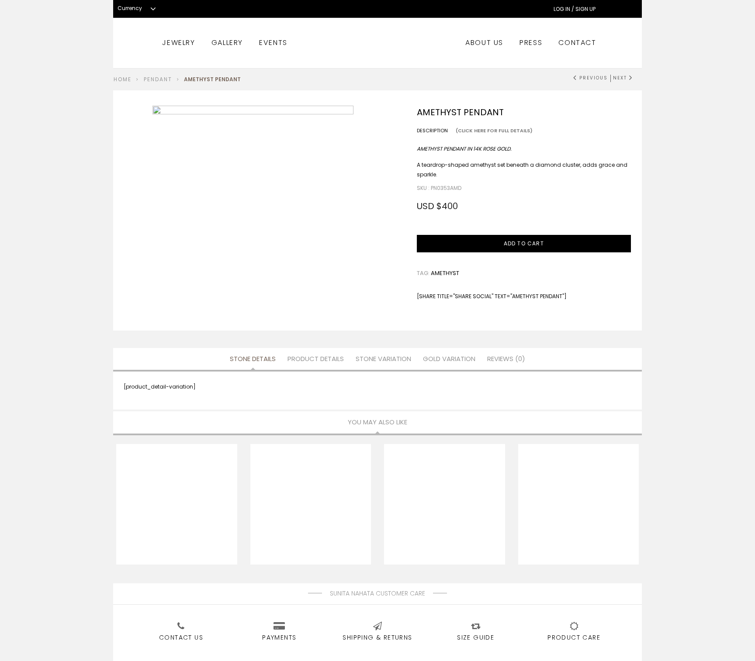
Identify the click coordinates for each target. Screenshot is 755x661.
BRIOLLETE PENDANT (188, 507)
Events (273, 43)
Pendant (158, 79)
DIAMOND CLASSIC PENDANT (322, 507)
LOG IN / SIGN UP (575, 9)
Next (620, 78)
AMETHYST (445, 273)
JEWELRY (178, 43)
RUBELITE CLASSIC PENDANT (456, 507)
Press (530, 43)
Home (123, 79)
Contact (577, 43)
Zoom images (171, 280)
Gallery (227, 43)
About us (484, 43)
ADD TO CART (524, 243)
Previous (593, 78)
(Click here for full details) (494, 130)
